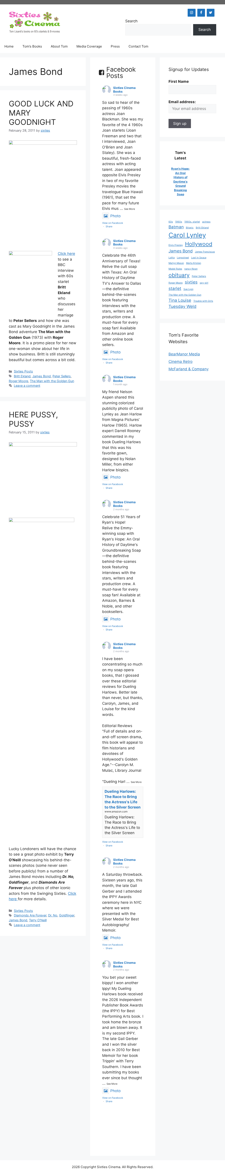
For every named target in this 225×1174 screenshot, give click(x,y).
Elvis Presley (176, 245)
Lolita (172, 257)
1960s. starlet (192, 221)
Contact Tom (138, 46)
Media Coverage (89, 46)
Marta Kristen (193, 263)
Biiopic (190, 227)
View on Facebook (112, 222)
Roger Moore (18, 381)
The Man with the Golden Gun (52, 381)
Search (131, 21)
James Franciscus (205, 251)
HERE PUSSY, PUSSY (33, 419)
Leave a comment (27, 385)
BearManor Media (184, 354)
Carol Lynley (187, 235)
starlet (175, 288)
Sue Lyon (188, 289)
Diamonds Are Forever (30, 915)
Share (109, 226)
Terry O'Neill (38, 920)
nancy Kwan (191, 268)
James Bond (41, 376)
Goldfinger (66, 915)
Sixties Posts (23, 371)
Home (9, 46)
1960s (178, 221)
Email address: (182, 102)
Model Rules (175, 268)
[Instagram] (191, 13)
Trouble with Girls (203, 301)
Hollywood (198, 244)
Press (115, 46)
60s (171, 221)
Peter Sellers (62, 376)
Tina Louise (180, 300)
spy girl (204, 282)
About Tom (59, 46)
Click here (66, 253)
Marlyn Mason (176, 263)
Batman (176, 227)
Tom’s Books (32, 46)
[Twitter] (210, 13)
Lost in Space (198, 257)
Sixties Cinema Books (124, 89)
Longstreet (183, 257)
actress (206, 221)
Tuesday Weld (182, 306)
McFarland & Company (189, 369)
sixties (191, 282)
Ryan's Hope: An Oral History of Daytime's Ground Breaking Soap (180, 181)
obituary (179, 275)
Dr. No (52, 915)
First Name (179, 81)
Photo (115, 216)
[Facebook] (201, 13)
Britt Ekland (22, 376)
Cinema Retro (180, 361)
